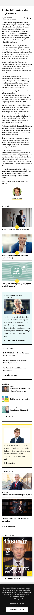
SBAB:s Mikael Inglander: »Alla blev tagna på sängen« (15, 256)
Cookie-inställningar (17, 604)
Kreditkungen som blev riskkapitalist (16, 229)
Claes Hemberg (7, 17)
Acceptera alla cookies (17, 610)
